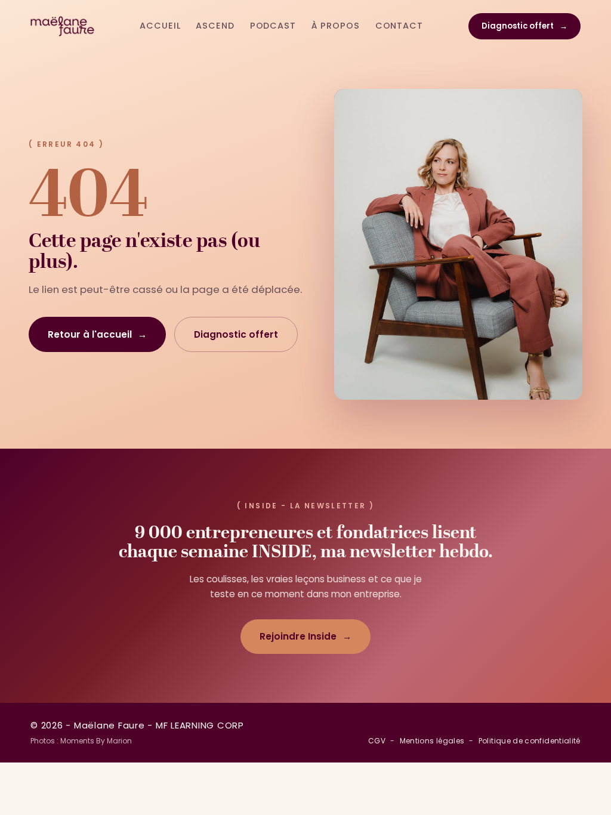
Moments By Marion (96, 741)
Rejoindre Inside (305, 636)
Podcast (273, 26)
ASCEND (215, 26)
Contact (399, 26)
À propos (335, 26)
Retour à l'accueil (97, 334)
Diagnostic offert (524, 26)
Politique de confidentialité (530, 741)
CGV (376, 741)
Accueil (160, 26)
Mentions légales (432, 741)
